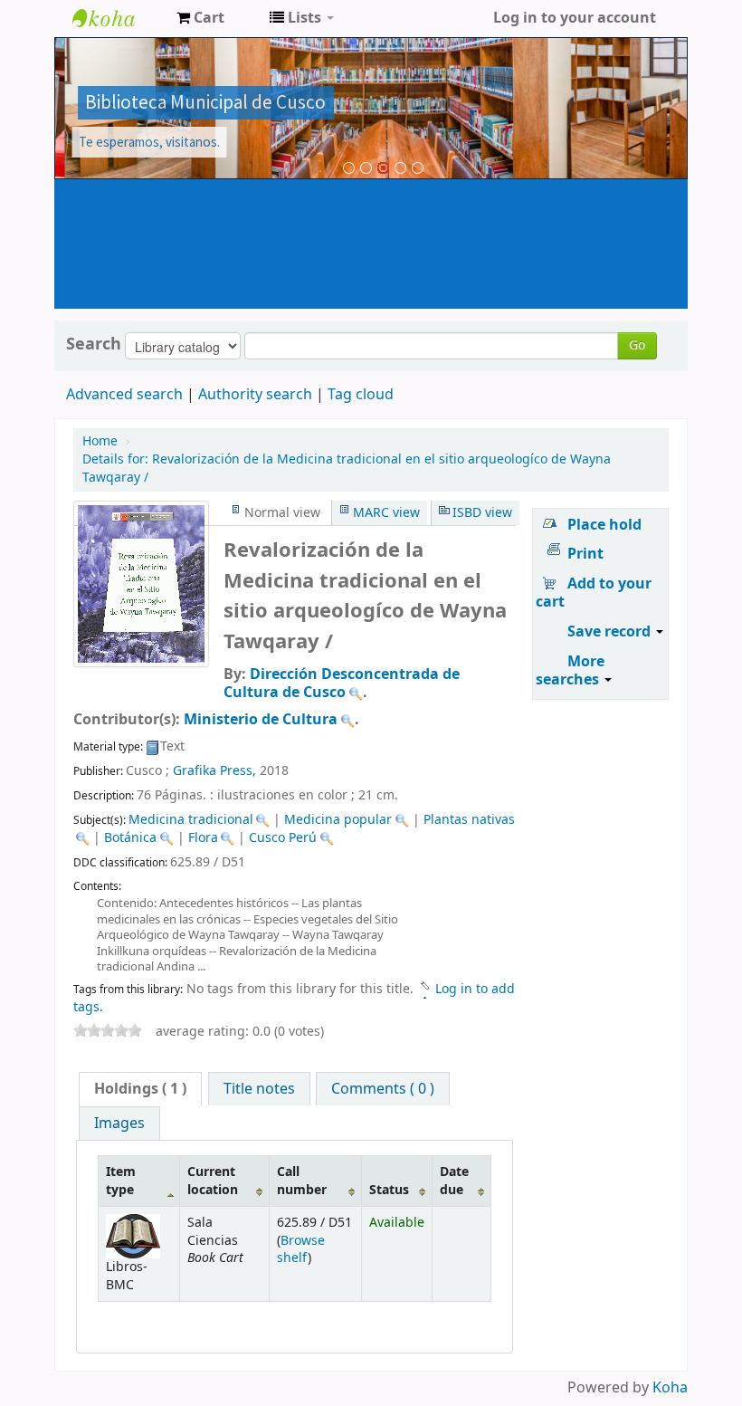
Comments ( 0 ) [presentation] (382, 1089)
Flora (203, 837)
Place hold (604, 525)
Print (585, 554)
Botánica (130, 837)
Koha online (117, 18)
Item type (121, 1180)
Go (637, 345)
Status (389, 1190)
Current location (212, 1180)
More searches (570, 671)
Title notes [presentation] (259, 1089)
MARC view (386, 512)
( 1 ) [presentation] (140, 1089)
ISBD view (482, 512)
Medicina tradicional (190, 819)
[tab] (140, 1089)
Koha (670, 1388)
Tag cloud (361, 395)
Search (93, 344)
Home (100, 441)
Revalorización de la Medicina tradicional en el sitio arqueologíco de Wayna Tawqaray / (346, 468)
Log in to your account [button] (574, 18)
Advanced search (124, 395)
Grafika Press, (214, 770)
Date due (454, 1180)
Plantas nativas (469, 819)
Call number (302, 1180)
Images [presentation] (119, 1123)
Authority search (255, 395)
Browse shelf (301, 1249)
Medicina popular (338, 819)
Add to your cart (594, 593)
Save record (610, 632)
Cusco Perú (283, 837)
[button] (200, 18)
